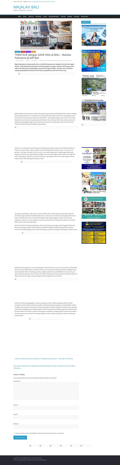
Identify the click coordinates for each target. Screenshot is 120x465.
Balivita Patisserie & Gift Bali (46, 60)
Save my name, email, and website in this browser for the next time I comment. (40, 433)
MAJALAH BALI (26, 6)
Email (15, 414)
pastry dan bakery (67, 60)
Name (15, 405)
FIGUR (24, 16)
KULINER (28, 51)
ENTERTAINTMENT (54, 16)
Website (15, 424)
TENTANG (76, 16)
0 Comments (34, 60)
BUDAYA (70, 16)
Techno (63, 16)
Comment (17, 381)
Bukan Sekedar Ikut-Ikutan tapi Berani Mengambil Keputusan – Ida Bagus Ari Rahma (43, 359)
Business (18, 51)
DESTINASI (38, 16)
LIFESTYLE (31, 16)
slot (24, 460)
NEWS (19, 16)
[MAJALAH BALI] (15, 16)
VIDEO (45, 16)
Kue (62, 60)
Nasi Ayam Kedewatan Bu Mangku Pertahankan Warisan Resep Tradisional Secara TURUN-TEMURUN (44, 367)
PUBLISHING (84, 16)
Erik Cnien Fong (56, 60)
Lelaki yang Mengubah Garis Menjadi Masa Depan (41, 1)
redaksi (27, 60)
